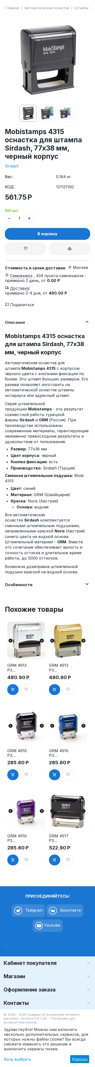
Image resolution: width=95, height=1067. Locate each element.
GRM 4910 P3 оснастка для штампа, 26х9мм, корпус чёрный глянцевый (17, 753)
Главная (12, 8)
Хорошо (80, 1059)
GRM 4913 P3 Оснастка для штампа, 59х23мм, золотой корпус (58, 667)
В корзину (47, 233)
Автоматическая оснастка (46, 8)
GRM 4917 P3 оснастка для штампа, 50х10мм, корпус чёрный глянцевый (59, 838)
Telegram (33, 910)
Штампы (81, 8)
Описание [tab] (15, 322)
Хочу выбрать (17, 1059)
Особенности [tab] (18, 584)
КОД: (9, 186)
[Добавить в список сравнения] (69, 249)
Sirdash (12, 166)
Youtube (51, 925)
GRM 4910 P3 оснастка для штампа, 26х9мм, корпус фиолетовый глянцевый (17, 838)
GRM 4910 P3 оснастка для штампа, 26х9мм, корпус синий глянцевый (59, 753)
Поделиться (21, 304)
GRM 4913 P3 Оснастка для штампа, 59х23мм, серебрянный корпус (17, 667)
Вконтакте (70, 910)
